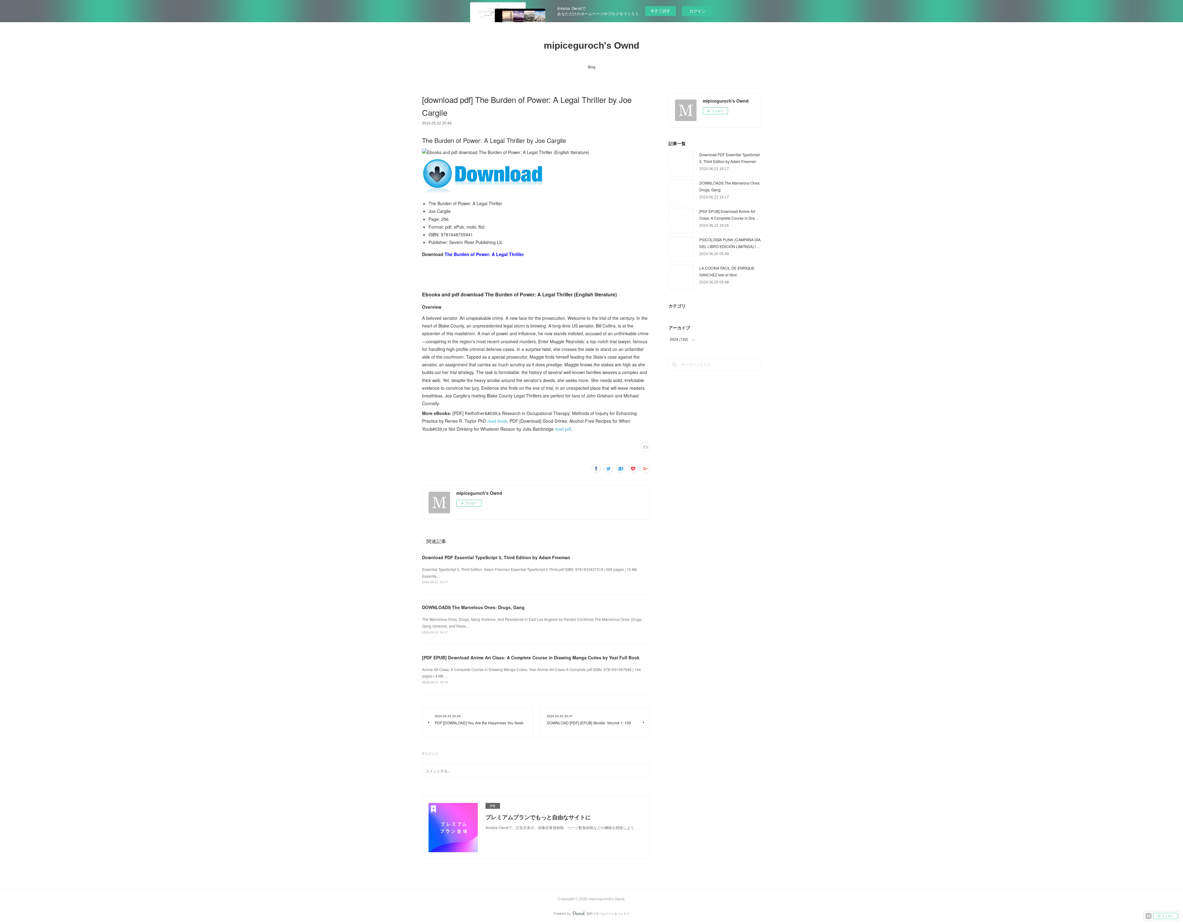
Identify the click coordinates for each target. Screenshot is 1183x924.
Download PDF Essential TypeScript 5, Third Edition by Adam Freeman (496, 557)
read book (497, 421)
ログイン (697, 11)
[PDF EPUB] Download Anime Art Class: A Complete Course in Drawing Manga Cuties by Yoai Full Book (531, 657)
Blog (592, 66)
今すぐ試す (660, 11)
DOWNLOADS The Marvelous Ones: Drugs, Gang (473, 607)
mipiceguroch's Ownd (591, 45)
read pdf (563, 429)
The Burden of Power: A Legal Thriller (484, 254)
